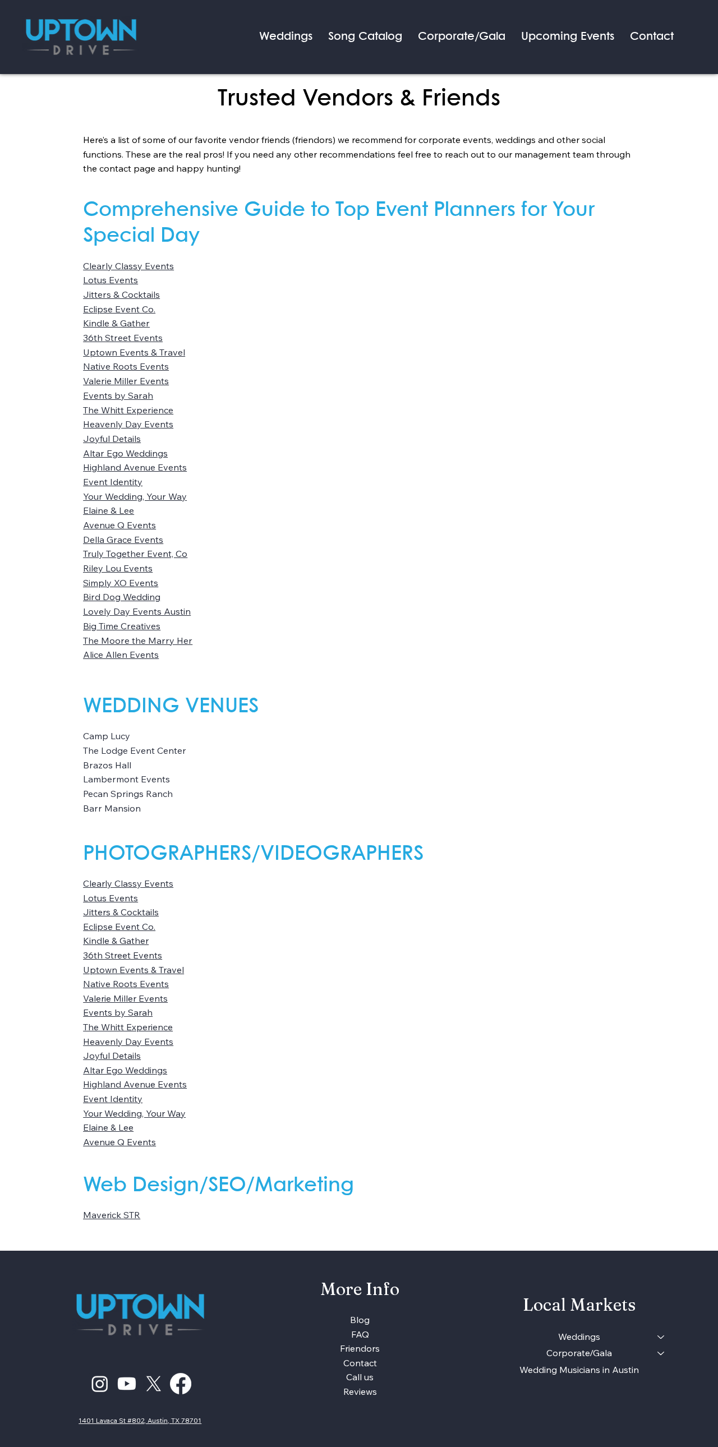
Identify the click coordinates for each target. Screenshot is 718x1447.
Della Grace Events (123, 539)
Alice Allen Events (121, 654)
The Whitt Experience (128, 410)
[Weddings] (661, 1337)
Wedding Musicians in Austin (579, 1369)
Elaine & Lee (108, 510)
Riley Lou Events (118, 568)
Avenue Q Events (119, 525)
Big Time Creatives (121, 626)
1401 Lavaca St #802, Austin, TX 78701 (140, 1420)
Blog (360, 1319)
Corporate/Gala (579, 1352)
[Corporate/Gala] (661, 1353)
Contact (360, 1362)
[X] (153, 1383)
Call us (360, 1377)
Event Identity (112, 481)
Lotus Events (110, 279)
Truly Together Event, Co (135, 553)
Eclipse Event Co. (119, 309)
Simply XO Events (120, 582)
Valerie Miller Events (126, 380)
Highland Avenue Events (135, 467)
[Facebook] (180, 1383)
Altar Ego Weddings (125, 453)
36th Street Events (123, 337)
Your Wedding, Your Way (135, 496)
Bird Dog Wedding (121, 596)
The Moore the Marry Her (137, 640)
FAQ (360, 1334)
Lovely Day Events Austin (137, 611)
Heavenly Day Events (128, 424)
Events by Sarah (118, 395)
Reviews (360, 1391)
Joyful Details (112, 438)
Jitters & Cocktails (121, 294)
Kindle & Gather (116, 323)
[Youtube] (126, 1383)
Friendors (360, 1348)
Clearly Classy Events (128, 265)
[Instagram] (100, 1383)
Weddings (579, 1336)
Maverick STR (111, 1214)
